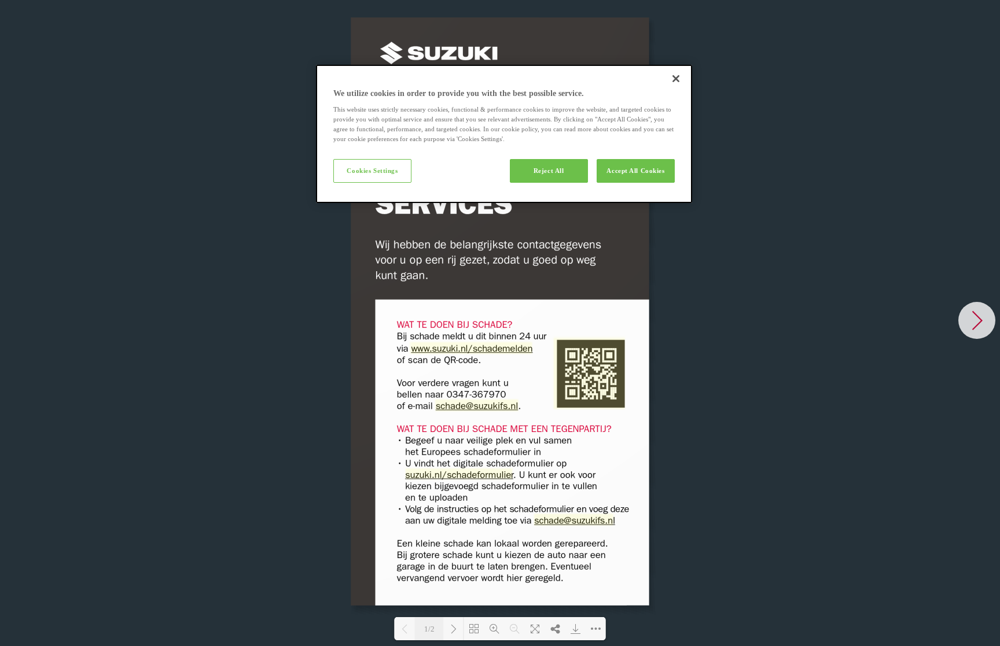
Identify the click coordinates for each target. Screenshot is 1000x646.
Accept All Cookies (635, 170)
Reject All (549, 170)
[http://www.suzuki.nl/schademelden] (471, 348)
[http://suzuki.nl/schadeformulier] (459, 473)
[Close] (676, 78)
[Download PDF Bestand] (575, 628)
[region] (504, 134)
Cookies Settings (372, 170)
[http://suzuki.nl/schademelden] (590, 373)
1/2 (429, 629)
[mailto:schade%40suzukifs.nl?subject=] (476, 405)
